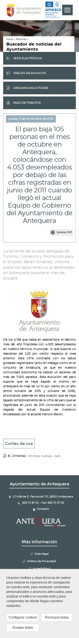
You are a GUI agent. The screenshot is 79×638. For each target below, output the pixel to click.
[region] (39, 603)
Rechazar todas (57, 617)
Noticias (21, 39)
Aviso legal (42, 554)
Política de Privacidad (41, 561)
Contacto (43, 509)
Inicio (9, 39)
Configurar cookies (23, 617)
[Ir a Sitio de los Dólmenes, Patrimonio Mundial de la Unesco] (53, 9)
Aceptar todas (22, 627)
